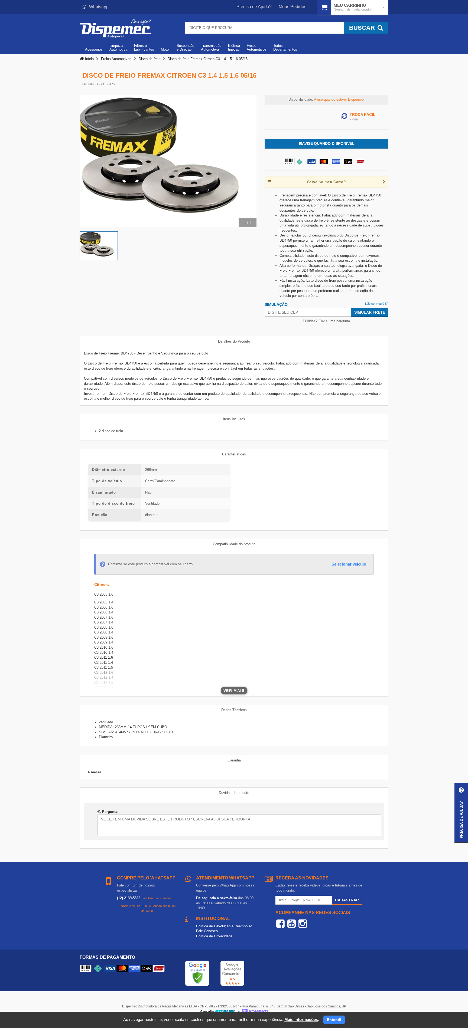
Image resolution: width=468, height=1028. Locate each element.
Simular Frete (369, 312)
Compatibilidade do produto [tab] (234, 544)
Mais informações (301, 1019)
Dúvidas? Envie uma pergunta (326, 321)
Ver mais (234, 690)
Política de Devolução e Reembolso (224, 926)
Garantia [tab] (234, 760)
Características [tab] (234, 454)
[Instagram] (303, 923)
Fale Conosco (207, 931)
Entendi (334, 1019)
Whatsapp (99, 7)
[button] (461, 813)
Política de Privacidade (214, 936)
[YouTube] (292, 923)
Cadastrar (347, 900)
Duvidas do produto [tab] (234, 793)
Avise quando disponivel (328, 143)
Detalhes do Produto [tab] (234, 341)
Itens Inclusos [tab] (234, 419)
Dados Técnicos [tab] (234, 710)
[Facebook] (280, 923)
